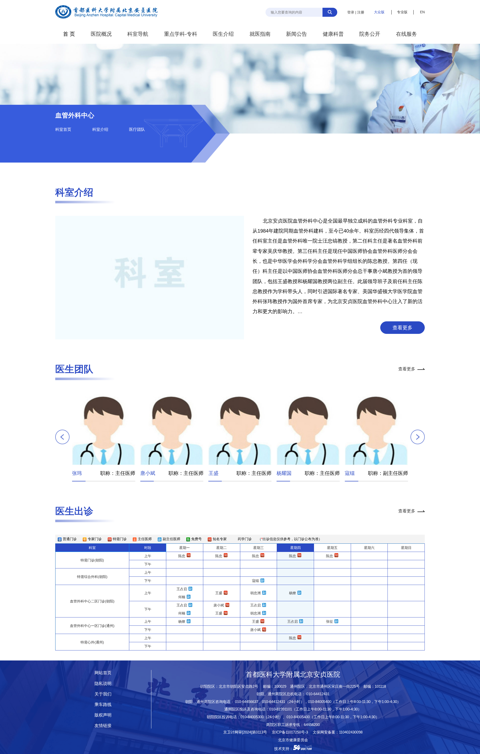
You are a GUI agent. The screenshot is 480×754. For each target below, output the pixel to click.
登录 (350, 12)
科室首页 (63, 129)
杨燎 (292, 593)
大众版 (379, 12)
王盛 (213, 473)
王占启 (181, 589)
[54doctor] (302, 748)
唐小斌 (147, 473)
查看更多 (402, 327)
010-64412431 (318, 694)
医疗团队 (137, 129)
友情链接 (103, 725)
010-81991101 (280, 709)
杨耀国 (284, 473)
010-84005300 (252, 717)
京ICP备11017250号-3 (292, 732)
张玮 (77, 473)
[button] (62, 437)
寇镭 (350, 473)
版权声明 (103, 715)
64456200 (312, 724)
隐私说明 (103, 683)
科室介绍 (100, 129)
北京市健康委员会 (293, 740)
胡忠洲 (255, 593)
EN (422, 12)
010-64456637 (246, 701)
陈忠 (181, 556)
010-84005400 (319, 701)
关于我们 (103, 694)
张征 (329, 621)
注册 (360, 12)
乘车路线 (103, 704)
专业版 (402, 12)
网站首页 (103, 672)
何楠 (181, 597)
